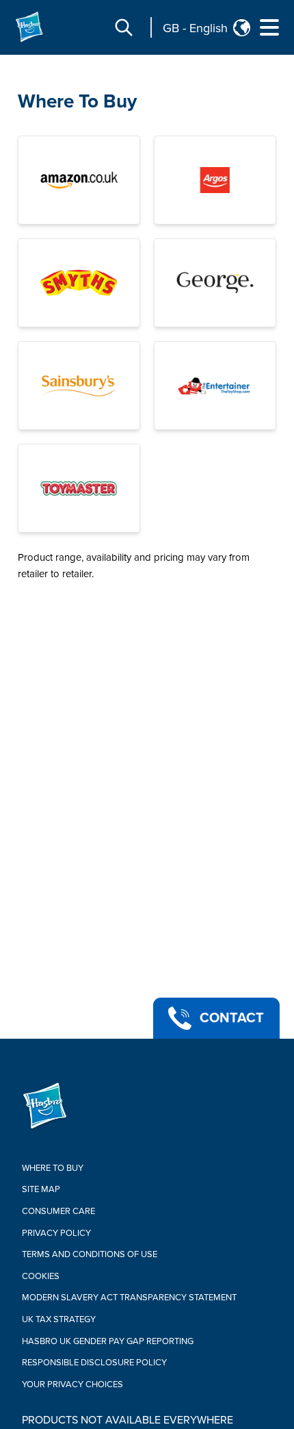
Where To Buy (77, 101)
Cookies (40, 1276)
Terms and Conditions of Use (89, 1254)
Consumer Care (58, 1211)
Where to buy (52, 1168)
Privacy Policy (56, 1233)
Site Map (41, 1189)
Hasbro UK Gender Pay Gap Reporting (107, 1341)
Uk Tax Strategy (59, 1319)
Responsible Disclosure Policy (94, 1362)
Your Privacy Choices (72, 1384)
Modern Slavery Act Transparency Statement (129, 1297)
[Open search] (123, 27)
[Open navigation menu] (269, 27)
